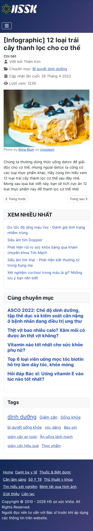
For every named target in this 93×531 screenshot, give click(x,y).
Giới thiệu (11, 494)
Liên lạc (28, 494)
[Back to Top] (85, 522)
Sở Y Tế (35, 479)
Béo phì (70, 427)
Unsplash (47, 149)
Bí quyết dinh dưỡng (50, 69)
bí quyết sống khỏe (24, 427)
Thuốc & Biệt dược (55, 472)
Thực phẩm (51, 445)
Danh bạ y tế (26, 472)
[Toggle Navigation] (7, 25)
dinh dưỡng (22, 417)
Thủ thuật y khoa (58, 479)
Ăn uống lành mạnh (56, 436)
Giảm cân (49, 417)
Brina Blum (26, 149)
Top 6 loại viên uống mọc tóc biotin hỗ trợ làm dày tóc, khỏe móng (45, 361)
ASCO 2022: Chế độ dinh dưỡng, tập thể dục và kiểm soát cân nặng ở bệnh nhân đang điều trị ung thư (45, 316)
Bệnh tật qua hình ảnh (58, 486)
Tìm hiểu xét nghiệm (20, 486)
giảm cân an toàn (22, 436)
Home (8, 472)
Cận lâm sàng (14, 479)
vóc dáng (53, 427)
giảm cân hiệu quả (23, 445)
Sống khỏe (70, 417)
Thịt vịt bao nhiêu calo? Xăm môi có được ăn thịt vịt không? (46, 333)
